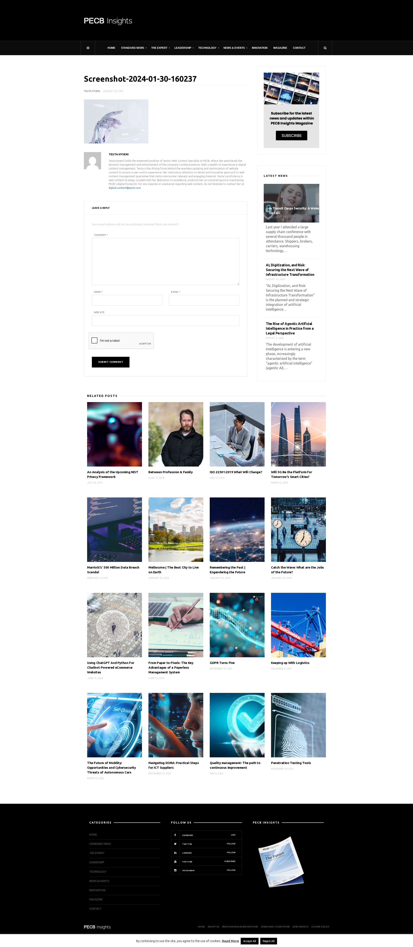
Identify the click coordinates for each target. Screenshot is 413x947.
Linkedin (208, 852)
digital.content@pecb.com (125, 187)
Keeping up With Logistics (290, 663)
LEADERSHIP (182, 47)
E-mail (175, 292)
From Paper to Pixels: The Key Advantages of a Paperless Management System (170, 667)
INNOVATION (260, 47)
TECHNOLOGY (207, 47)
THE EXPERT (159, 47)
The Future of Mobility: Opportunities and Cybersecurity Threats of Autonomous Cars (111, 767)
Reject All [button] (268, 940)
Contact (299, 47)
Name (98, 292)
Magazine (280, 47)
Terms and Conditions (275, 927)
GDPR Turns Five (222, 663)
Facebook (208, 835)
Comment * (101, 235)
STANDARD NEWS (132, 47)
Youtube (208, 861)
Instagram (208, 870)
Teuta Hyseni (92, 91)
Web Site (99, 312)
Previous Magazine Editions (240, 927)
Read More (230, 941)
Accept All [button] (249, 940)
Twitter (208, 844)
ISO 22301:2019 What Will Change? (236, 472)
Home (111, 47)
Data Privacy (300, 927)
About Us (213, 927)
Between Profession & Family (170, 472)
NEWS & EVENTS (234, 47)
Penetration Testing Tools (291, 763)
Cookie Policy (320, 927)
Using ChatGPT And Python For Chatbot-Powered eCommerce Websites (110, 667)
